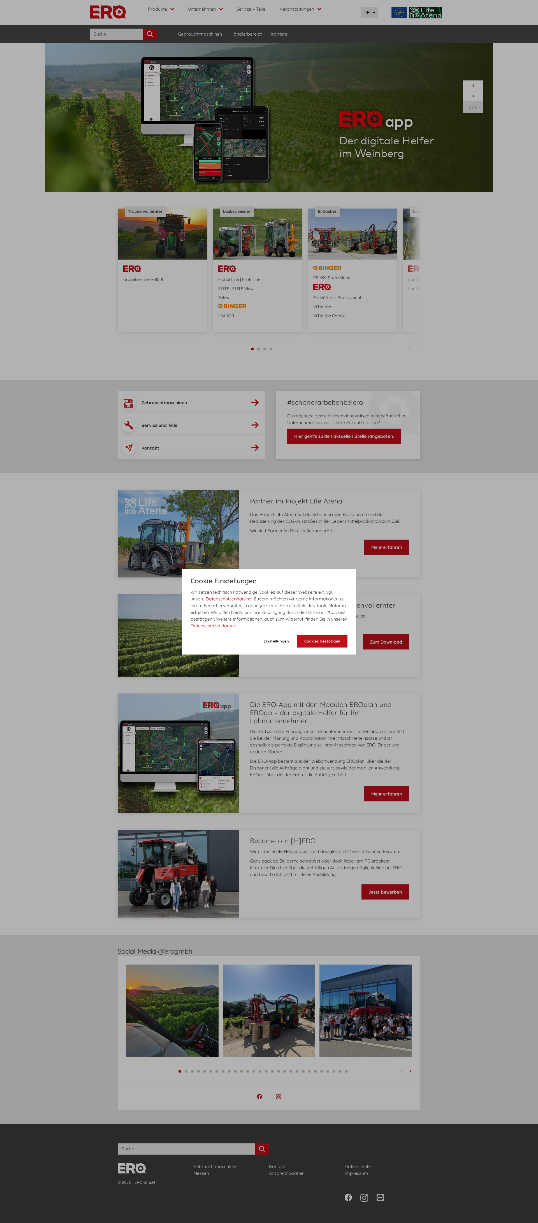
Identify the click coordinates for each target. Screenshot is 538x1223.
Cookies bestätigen (322, 641)
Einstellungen (276, 641)
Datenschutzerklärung (229, 599)
